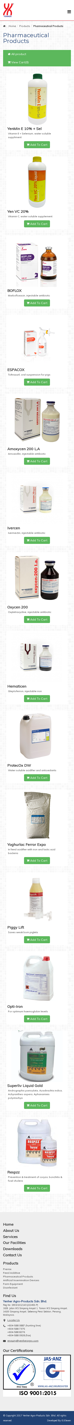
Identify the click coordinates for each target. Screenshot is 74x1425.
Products (24, 26)
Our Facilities (14, 1242)
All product (18, 54)
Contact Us (12, 1255)
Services (10, 1236)
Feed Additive (11, 1272)
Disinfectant (10, 1287)
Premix (7, 1269)
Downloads (12, 1248)
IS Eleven (66, 1420)
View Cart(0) (19, 62)
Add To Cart (38, 145)
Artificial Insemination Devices (21, 1280)
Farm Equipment (13, 1283)
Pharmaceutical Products (18, 1276)
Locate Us (13, 1320)
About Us (11, 1230)
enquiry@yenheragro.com (22, 1340)
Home (12, 26)
